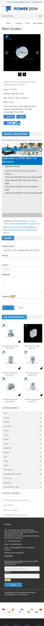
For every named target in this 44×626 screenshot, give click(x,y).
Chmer (6, 431)
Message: (6, 274)
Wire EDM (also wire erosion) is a (15, 515)
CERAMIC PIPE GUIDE (12, 474)
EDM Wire (7, 483)
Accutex (7, 418)
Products (19, 23)
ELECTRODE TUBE (11, 487)
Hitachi (6, 439)
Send (8, 308)
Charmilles (8, 426)
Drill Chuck (8, 478)
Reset (21, 308)
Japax (6, 444)
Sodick (6, 461)
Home (8, 23)
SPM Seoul (8, 470)
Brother (6, 422)
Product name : (9, 246)
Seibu (6, 465)
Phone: (5, 256)
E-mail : (6, 265)
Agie (5, 413)
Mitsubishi (7, 448)
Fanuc (27, 23)
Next (37, 53)
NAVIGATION (7, 16)
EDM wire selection (10, 510)
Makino (6, 452)
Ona (5, 457)
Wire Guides (37, 23)
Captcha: (6, 296)
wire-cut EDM (8, 505)
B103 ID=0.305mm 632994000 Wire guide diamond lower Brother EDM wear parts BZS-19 (20, 229)
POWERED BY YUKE (15, 594)
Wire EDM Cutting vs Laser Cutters (16, 500)
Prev (6, 53)
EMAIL (21, 117)
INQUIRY (9, 117)
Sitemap (24, 594)
